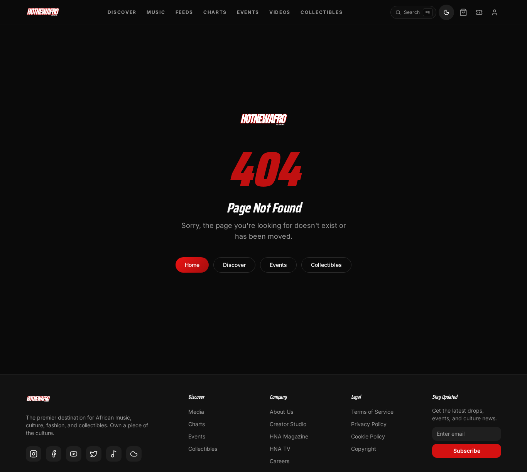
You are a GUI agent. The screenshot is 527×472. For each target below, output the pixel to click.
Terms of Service (372, 411)
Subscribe (466, 450)
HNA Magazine (289, 436)
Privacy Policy (369, 424)
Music (156, 12)
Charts (215, 12)
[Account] (494, 12)
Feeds (184, 12)
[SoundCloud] (134, 454)
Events (248, 12)
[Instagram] (33, 454)
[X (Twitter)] (93, 454)
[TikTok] (114, 454)
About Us (281, 411)
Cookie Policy (368, 436)
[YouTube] (73, 454)
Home (192, 264)
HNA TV (280, 448)
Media (196, 411)
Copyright (363, 448)
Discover (122, 12)
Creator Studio (288, 424)
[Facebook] (53, 454)
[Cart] (463, 12)
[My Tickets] (479, 12)
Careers (279, 461)
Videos (280, 12)
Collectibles (322, 12)
